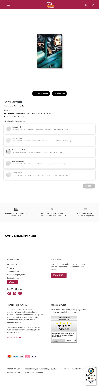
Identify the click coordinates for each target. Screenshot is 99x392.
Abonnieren (58, 275)
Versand (10, 268)
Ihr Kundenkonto (14, 264)
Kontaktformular (13, 278)
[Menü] (95, 368)
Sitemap (39, 373)
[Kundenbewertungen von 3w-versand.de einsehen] (64, 342)
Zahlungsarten (13, 271)
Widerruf (12, 282)
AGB (20, 373)
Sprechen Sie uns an (15, 337)
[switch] (91, 382)
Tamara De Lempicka (15, 106)
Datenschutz (29, 373)
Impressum (11, 373)
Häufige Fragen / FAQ (16, 275)
